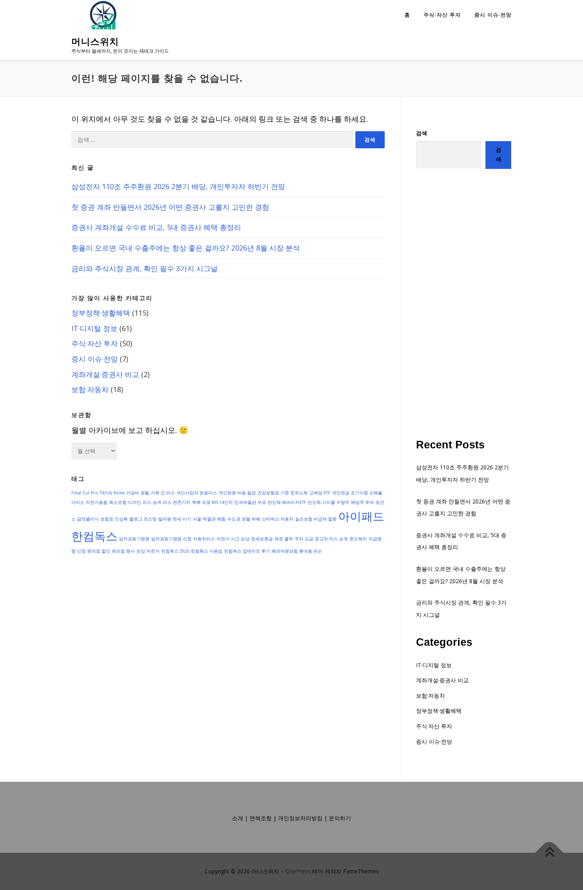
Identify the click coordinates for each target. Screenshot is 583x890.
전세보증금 (262, 539)
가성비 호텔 (137, 493)
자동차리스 (204, 539)
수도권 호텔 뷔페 (243, 519)
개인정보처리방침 (300, 818)
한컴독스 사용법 (206, 551)
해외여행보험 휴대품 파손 (297, 551)
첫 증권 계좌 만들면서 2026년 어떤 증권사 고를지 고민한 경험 (170, 207)
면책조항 (260, 818)
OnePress (298, 871)
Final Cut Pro (84, 493)
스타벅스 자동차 (277, 519)
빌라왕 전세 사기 (174, 519)
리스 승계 (152, 502)
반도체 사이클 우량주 (328, 502)
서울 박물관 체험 (209, 519)
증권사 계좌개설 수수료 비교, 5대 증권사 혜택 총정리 (156, 227)
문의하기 (340, 818)
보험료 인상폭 (114, 519)
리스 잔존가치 (176, 502)
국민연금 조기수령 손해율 (357, 493)
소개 (237, 818)
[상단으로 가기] (549, 853)
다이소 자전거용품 (89, 502)
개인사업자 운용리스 (196, 493)
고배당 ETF (319, 493)
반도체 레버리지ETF (287, 502)
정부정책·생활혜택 (100, 313)
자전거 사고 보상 (233, 539)
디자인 (134, 502)
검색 (421, 133)
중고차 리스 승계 (331, 539)
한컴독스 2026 (175, 551)
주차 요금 (304, 539)
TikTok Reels (112, 493)
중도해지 (358, 539)
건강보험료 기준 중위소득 (282, 493)
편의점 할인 (98, 551)
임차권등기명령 (134, 539)
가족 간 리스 (163, 493)
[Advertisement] (463, 304)
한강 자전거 (147, 551)
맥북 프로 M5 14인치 (212, 502)
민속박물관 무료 (250, 502)
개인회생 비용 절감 (237, 493)
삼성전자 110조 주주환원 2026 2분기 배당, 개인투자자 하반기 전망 (178, 186)
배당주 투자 (362, 502)
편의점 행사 (123, 551)
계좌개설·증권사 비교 (105, 374)
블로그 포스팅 (143, 519)
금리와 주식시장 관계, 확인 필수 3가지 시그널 (144, 268)
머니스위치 (95, 42)
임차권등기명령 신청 (171, 539)
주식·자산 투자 (442, 15)
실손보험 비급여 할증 (316, 519)
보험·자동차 (90, 389)
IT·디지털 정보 (94, 328)
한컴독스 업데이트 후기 (247, 551)
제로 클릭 (283, 539)
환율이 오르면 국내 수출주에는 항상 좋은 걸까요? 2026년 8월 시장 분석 (185, 248)
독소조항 (118, 502)
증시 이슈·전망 (493, 15)
